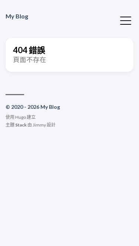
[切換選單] (125, 20)
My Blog (17, 16)
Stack (21, 125)
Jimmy (39, 125)
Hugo (20, 117)
